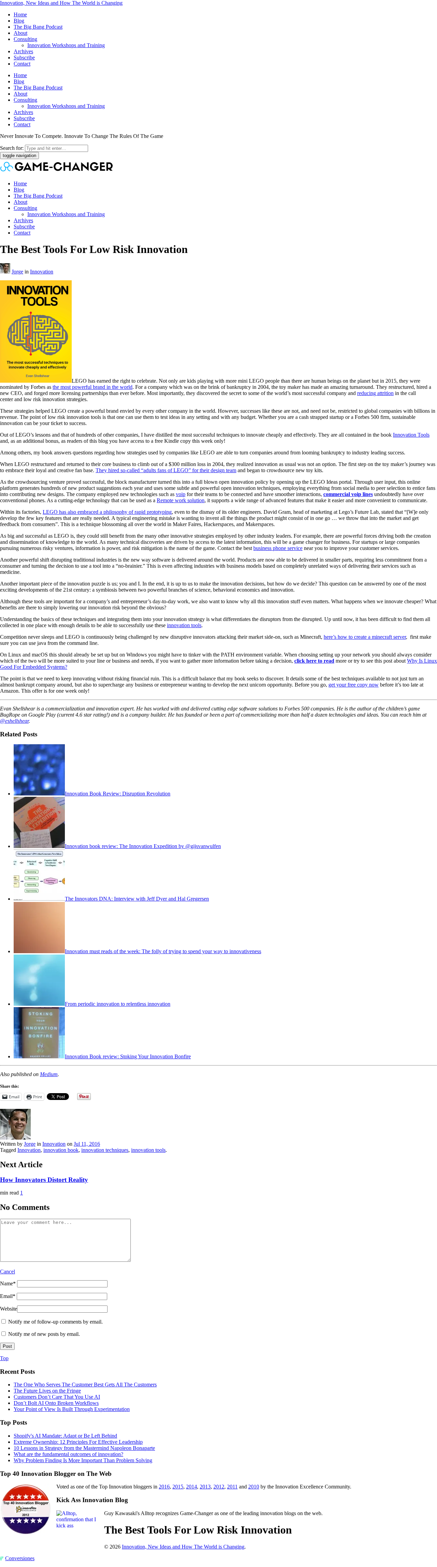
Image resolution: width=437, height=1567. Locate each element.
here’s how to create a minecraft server (365, 637)
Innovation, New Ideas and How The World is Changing (61, 3)
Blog (19, 21)
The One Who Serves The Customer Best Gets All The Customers (85, 1384)
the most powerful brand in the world (92, 387)
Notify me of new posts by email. (44, 1334)
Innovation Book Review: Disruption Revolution (117, 793)
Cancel (7, 1271)
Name (8, 1283)
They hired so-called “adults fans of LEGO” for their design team (166, 470)
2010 (253, 1487)
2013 (205, 1487)
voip (180, 494)
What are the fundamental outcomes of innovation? (68, 1454)
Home (20, 14)
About (20, 33)
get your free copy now (353, 685)
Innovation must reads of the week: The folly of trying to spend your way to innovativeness (163, 951)
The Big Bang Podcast (38, 27)
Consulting (25, 39)
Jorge (17, 271)
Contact (22, 64)
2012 (218, 1487)
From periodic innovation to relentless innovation (117, 1004)
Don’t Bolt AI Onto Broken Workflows (56, 1403)
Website (8, 1309)
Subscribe (24, 57)
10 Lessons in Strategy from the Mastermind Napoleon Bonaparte (84, 1448)
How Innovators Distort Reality (44, 1179)
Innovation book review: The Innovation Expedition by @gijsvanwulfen (143, 846)
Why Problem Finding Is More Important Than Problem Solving (83, 1460)
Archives (23, 51)
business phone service (277, 548)
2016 (164, 1487)
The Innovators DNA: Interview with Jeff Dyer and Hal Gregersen (137, 899)
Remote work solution (181, 500)
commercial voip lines (348, 494)
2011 (232, 1487)
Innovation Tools (411, 435)
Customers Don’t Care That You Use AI (57, 1397)
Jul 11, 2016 (87, 1144)
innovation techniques (104, 1150)
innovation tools (184, 625)
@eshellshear (14, 721)
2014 (191, 1487)
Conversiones (19, 1558)
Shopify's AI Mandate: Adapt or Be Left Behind (65, 1436)
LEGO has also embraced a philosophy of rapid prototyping (107, 512)
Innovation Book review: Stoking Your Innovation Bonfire (128, 1056)
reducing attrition (375, 393)
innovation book (61, 1150)
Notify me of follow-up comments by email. (55, 1322)
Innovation (41, 271)
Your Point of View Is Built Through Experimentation (72, 1409)
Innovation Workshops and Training (66, 45)
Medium (49, 1074)
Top (4, 1358)
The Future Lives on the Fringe (47, 1391)
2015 (177, 1487)
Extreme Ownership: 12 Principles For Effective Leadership (78, 1442)
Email (7, 1296)
